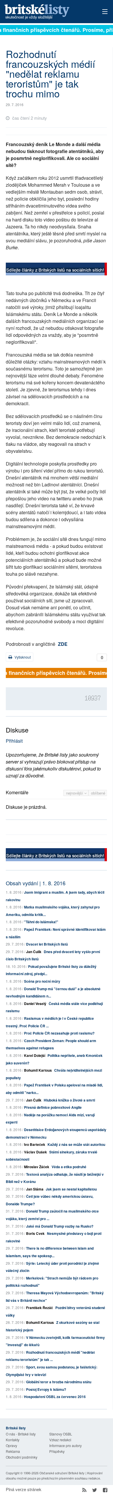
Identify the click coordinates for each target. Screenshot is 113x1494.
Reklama (13, 1451)
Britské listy (46, 12)
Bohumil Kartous (38, 1070)
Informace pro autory (65, 1445)
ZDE (63, 644)
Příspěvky (57, 1451)
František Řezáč (39, 1307)
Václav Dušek (35, 1152)
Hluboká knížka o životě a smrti (69, 1100)
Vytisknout (22, 657)
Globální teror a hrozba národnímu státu (58, 1381)
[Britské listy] (56, 269)
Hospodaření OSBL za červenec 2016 (55, 1396)
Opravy (11, 1445)
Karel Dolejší (34, 1055)
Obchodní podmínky (21, 1457)
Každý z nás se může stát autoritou (76, 1144)
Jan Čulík (33, 951)
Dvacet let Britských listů (47, 944)
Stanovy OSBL (60, 1433)
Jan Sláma (34, 1189)
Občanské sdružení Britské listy (62, 1473)
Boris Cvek (35, 1233)
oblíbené (98, 793)
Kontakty (12, 1439)
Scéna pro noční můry (42, 981)
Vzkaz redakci (60, 1439)
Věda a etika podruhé (69, 1166)
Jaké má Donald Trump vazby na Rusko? (59, 1226)
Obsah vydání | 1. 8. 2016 (35, 883)
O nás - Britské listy (21, 1433)
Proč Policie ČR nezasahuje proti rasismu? (59, 1033)
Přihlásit (14, 740)
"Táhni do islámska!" (41, 921)
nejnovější (75, 793)
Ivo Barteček (34, 1144)
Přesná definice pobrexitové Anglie (53, 1107)
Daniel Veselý (35, 1003)
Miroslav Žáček (36, 1166)
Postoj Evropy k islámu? (46, 1389)
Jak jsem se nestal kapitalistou (71, 1189)
